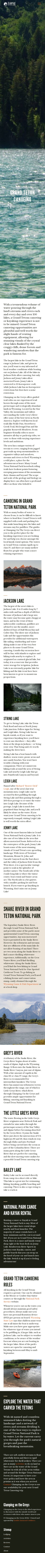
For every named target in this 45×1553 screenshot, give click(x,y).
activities (20, 1464)
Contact (8, 1484)
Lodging (7, 1534)
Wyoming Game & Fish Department (21, 984)
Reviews (7, 1542)
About (6, 1551)
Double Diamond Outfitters (24, 1520)
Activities (7, 1538)
